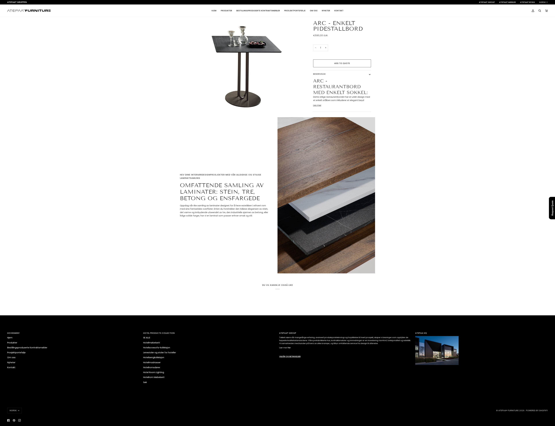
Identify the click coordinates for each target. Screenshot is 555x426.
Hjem (9, 337)
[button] (226, 10)
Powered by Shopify (537, 410)
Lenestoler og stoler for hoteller (159, 352)
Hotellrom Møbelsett (153, 377)
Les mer (317, 105)
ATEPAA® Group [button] (287, 333)
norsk (542, 2)
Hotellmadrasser (152, 362)
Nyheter (11, 362)
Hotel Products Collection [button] (159, 333)
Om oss (11, 357)
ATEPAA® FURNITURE (508, 410)
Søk (145, 382)
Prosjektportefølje (16, 352)
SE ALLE (146, 337)
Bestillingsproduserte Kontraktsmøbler (27, 347)
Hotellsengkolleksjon (153, 357)
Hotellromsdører (151, 367)
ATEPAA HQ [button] (421, 333)
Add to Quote (342, 63)
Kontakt (11, 367)
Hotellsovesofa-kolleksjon (156, 347)
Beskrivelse (319, 74)
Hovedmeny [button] (13, 333)
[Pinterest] (14, 420)
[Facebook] (8, 420)
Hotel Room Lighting (153, 372)
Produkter (12, 342)
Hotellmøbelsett (151, 342)
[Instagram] (19, 420)
